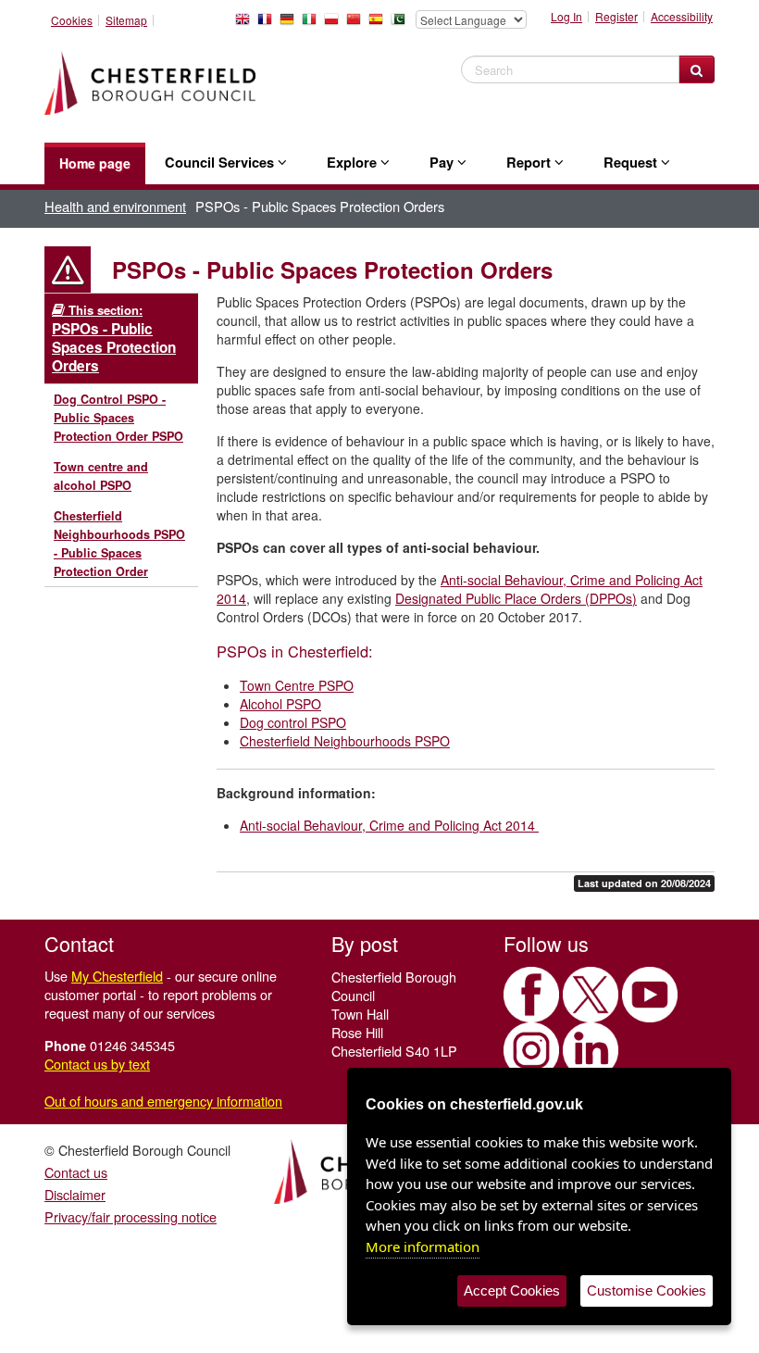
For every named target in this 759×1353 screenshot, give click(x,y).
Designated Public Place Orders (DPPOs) (516, 598)
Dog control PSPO (293, 722)
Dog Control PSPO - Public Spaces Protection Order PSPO (118, 418)
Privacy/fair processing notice (130, 1216)
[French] (268, 24)
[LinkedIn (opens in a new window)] (590, 1050)
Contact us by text (97, 1063)
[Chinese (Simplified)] (357, 24)
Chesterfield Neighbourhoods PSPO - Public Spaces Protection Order (119, 543)
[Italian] (313, 24)
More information (422, 1246)
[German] (291, 24)
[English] (246, 24)
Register (616, 16)
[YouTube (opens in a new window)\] (650, 994)
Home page (95, 163)
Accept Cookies (512, 1290)
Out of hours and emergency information (163, 1100)
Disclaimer (75, 1194)
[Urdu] (402, 24)
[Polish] (335, 24)
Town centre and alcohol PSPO (101, 476)
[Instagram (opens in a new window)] (531, 1050)
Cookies (72, 20)
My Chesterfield (117, 975)
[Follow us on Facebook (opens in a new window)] (531, 994)
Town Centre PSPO (297, 685)
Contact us (75, 1172)
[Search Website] (696, 69)
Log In (566, 16)
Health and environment (115, 206)
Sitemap (126, 20)
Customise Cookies (646, 1290)
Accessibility (682, 16)
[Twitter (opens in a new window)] (590, 994)
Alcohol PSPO (280, 704)
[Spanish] (379, 24)
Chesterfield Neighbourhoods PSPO (345, 741)
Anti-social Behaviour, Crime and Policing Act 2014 (389, 825)
